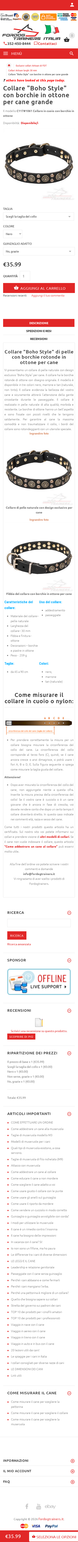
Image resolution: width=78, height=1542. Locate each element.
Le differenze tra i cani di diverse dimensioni (39, 1254)
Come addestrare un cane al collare (33, 1172)
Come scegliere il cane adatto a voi (33, 1184)
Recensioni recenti (15, 295)
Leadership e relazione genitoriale (32, 1267)
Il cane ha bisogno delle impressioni (33, 1235)
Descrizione (38, 323)
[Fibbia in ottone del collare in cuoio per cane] (39, 556)
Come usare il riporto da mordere (32, 1203)
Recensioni (38, 339)
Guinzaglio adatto (17, 243)
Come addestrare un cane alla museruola (37, 1129)
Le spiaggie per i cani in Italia (29, 1356)
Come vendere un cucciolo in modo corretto (39, 1210)
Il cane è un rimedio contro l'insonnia (34, 1229)
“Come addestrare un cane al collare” (30, 846)
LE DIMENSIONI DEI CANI (27, 1369)
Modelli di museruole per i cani (30, 1141)
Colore (8, 226)
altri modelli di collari (54, 836)
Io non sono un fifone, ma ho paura (33, 1248)
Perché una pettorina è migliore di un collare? (40, 1293)
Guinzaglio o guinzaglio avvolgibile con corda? (40, 1216)
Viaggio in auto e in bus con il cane (32, 1343)
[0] (67, 41)
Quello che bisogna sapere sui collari (34, 1299)
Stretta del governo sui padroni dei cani (36, 1305)
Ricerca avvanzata (19, 944)
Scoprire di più (21, 1036)
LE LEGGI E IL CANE (23, 1261)
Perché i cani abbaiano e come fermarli (35, 1280)
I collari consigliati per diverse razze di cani (37, 1363)
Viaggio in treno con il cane (28, 1337)
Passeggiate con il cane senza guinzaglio (36, 1273)
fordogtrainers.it (51, 1519)
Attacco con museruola (25, 1165)
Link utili (16, 1375)
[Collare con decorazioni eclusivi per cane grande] (39, 470)
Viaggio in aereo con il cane (28, 1331)
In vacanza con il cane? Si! (26, 1242)
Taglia (7, 208)
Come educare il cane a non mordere (34, 1178)
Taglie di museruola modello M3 (31, 1135)
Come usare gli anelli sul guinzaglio (33, 1197)
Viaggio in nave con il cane (27, 1324)
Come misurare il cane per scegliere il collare (39, 1413)
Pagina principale (9, 65)
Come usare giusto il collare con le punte (37, 1191)
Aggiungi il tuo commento (47, 295)
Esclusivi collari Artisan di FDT (31, 65)
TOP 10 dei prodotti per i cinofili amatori (36, 1312)
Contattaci (47, 43)
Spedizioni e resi (38, 331)
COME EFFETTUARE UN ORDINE (32, 1122)
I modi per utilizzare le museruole (32, 1223)
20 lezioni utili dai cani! (25, 1350)
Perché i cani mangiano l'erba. (30, 1286)
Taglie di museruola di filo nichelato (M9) (37, 1159)
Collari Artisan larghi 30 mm (22, 70)
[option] (39, 164)
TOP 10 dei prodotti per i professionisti (35, 1318)
